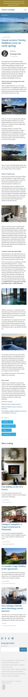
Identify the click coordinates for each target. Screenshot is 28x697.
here (3, 278)
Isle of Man (10, 667)
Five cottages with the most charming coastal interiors (12, 608)
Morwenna (4, 408)
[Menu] (25, 10)
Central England (6, 665)
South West (4, 662)
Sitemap (4, 681)
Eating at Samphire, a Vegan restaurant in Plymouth (12, 527)
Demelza (13, 404)
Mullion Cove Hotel (7, 265)
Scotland (4, 667)
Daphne (9, 406)
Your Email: (4, 646)
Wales (17, 662)
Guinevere (19, 406)
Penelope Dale (8, 434)
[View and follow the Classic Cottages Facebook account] (5, 639)
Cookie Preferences (6, 683)
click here (13, 413)
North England (13, 665)
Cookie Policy (18, 681)
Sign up (23, 649)
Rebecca (18, 404)
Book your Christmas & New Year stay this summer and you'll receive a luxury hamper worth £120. (14, 3)
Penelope (9, 401)
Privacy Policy (10, 681)
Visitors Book (8, 426)
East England (21, 665)
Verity (13, 174)
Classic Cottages (7, 660)
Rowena (14, 406)
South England (11, 662)
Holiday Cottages (19, 660)
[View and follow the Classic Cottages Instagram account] (2, 639)
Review (6, 430)
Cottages (7, 422)
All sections (5, 15)
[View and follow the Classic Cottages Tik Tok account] (9, 639)
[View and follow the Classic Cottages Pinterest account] (13, 639)
